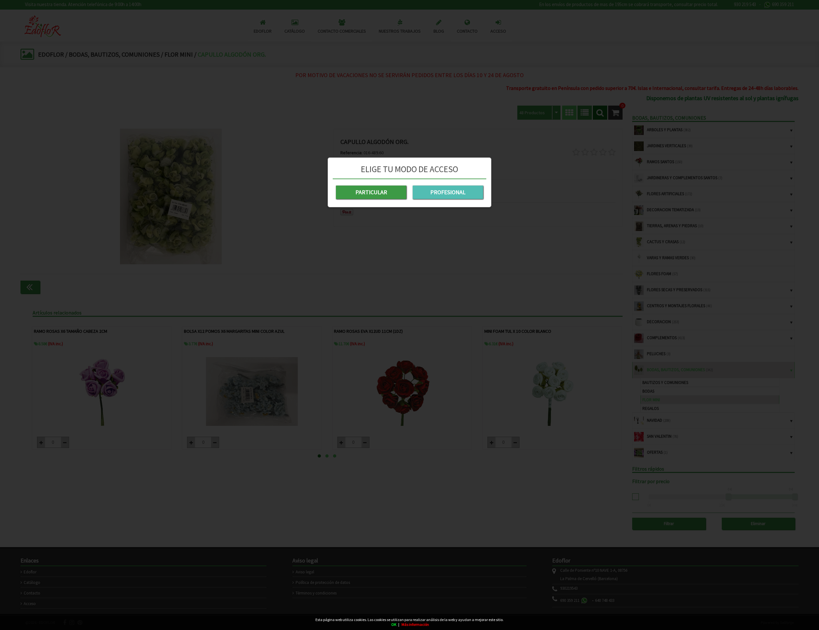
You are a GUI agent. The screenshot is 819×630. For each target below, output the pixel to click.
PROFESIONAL (447, 192)
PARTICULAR (371, 192)
